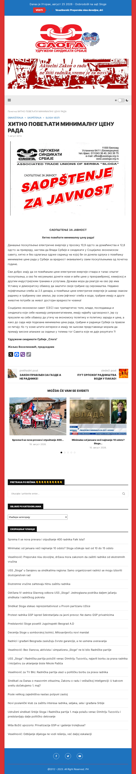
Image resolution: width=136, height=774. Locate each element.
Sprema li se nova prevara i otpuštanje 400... (38, 439)
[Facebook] (56, 756)
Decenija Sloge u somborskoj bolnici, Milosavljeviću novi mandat (48, 632)
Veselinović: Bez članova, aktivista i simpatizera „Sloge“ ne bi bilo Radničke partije (59, 649)
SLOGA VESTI (53, 117)
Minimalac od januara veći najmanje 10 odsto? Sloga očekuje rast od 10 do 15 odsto (60, 548)
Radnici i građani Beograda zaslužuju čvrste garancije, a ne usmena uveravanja (57, 641)
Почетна (12, 111)
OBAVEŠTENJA (15, 117)
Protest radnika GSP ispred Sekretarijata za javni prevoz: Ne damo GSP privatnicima (61, 614)
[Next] (52, 10)
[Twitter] (68, 756)
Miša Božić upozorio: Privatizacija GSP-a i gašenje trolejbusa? (46, 725)
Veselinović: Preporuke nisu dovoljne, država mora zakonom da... (92, 10)
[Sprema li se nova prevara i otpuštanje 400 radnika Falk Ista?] (37, 416)
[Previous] (49, 10)
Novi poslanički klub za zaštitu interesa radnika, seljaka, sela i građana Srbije (56, 703)
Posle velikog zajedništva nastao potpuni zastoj (38, 694)
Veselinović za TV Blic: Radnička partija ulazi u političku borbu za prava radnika (58, 672)
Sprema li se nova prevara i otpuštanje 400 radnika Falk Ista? (46, 539)
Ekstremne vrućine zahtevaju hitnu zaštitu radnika (39, 584)
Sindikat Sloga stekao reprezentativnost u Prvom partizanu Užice (49, 606)
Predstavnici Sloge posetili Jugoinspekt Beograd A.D (41, 623)
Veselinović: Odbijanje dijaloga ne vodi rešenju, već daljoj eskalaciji (50, 734)
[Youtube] (80, 756)
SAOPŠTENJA (34, 117)
